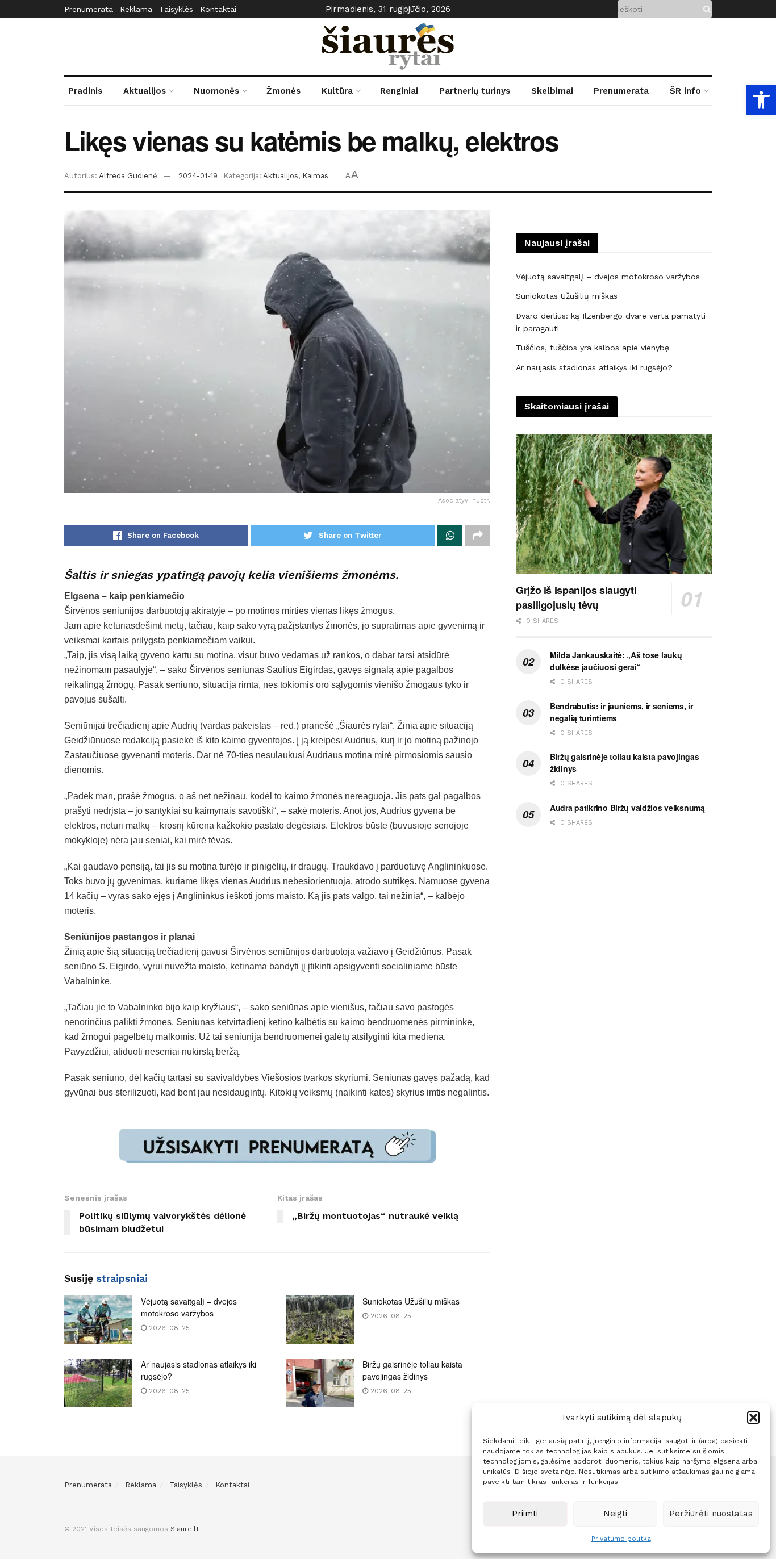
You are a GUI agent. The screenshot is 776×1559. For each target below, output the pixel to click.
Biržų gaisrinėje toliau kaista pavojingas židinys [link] (412, 1370)
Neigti (615, 1513)
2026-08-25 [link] (168, 1328)
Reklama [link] (136, 9)
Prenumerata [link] (88, 9)
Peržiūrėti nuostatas (711, 1513)
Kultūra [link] (337, 91)
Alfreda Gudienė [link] (128, 176)
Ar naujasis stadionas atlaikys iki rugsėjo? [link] (594, 367)
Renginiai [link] (399, 91)
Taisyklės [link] (176, 9)
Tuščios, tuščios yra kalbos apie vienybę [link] (592, 347)
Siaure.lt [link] (184, 1529)
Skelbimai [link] (552, 91)
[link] (761, 100)
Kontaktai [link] (218, 9)
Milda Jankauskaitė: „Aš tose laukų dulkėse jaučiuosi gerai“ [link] (616, 660)
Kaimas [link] (315, 176)
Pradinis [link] (85, 91)
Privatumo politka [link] (621, 1539)
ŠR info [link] (685, 91)
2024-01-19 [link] (198, 176)
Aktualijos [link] (144, 91)
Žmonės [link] (283, 91)
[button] (753, 1417)
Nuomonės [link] (216, 91)
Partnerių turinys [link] (474, 91)
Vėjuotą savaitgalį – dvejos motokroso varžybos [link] (189, 1307)
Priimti (525, 1513)
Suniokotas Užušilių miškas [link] (411, 1301)
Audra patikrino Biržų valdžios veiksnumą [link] (627, 807)
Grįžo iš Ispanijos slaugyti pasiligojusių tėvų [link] (576, 597)
